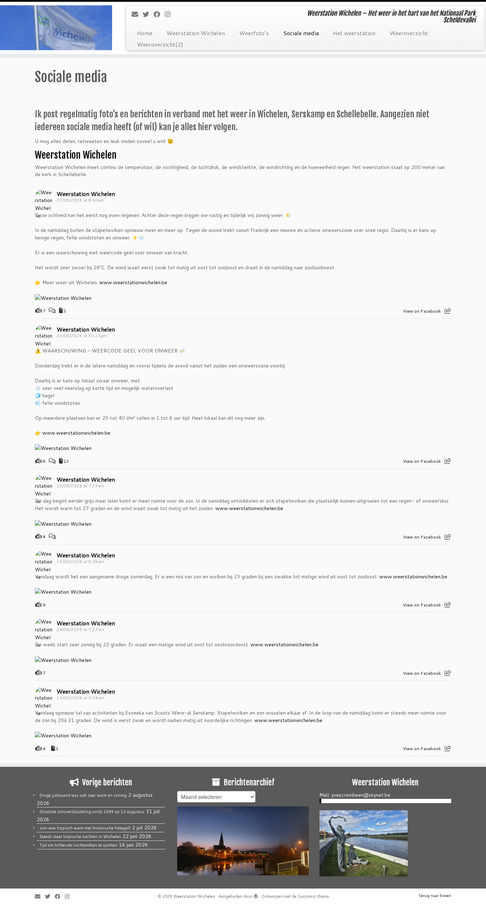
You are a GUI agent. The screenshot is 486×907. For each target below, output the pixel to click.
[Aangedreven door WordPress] (255, 894)
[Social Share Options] (447, 311)
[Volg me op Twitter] (148, 14)
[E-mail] (137, 14)
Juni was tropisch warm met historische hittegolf (85, 828)
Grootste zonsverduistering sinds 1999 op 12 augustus (91, 812)
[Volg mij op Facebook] (159, 14)
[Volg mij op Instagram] (170, 14)
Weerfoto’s (254, 33)
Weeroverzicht (409, 33)
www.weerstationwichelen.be (133, 282)
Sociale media (301, 33)
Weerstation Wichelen (196, 33)
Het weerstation (354, 33)
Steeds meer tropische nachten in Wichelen (80, 836)
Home (144, 33)
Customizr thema (313, 896)
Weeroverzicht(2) (160, 44)
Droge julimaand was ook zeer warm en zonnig (83, 795)
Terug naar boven (434, 895)
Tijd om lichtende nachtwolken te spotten (78, 845)
